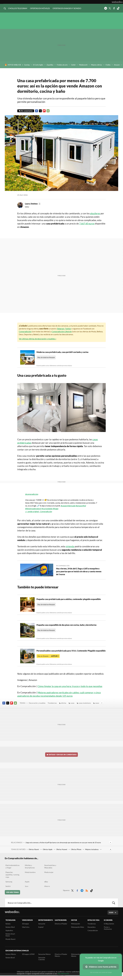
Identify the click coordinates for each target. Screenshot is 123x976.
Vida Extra (25, 927)
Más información (63, 974)
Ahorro (47, 886)
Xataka (8, 924)
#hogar (55, 508)
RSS (87, 890)
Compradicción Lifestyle (62, 331)
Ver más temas (12, 892)
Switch (8, 886)
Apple (27, 882)
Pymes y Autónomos (108, 928)
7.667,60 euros (86, 223)
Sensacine (41, 924)
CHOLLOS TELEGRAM (17, 8)
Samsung (9, 882)
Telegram (105, 8)
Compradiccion (93, 930)
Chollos (108, 65)
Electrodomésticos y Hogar (12, 866)
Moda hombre (30, 872)
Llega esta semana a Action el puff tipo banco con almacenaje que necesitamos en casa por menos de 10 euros (63, 842)
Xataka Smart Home (10, 935)
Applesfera (9, 930)
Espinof (40, 927)
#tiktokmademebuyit (33, 508)
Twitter (109, 8)
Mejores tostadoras (92, 849)
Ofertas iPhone (76, 849)
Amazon (117, 65)
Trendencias (52, 703)
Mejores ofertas (96, 65)
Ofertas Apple (48, 849)
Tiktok (118, 8)
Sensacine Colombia (41, 958)
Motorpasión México (75, 955)
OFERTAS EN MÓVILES (40, 8)
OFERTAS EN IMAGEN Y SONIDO (67, 8)
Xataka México (11, 954)
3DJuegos (25, 924)
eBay (46, 882)
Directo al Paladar (61, 924)
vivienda (70, 546)
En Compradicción (62, 565)
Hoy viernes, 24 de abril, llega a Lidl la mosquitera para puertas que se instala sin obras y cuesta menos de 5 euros (78, 571)
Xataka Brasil (10, 958)
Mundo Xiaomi (10, 939)
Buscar (113, 903)
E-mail (48, 110)
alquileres (95, 213)
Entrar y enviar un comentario (63, 755)
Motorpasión (75, 924)
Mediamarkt (83, 65)
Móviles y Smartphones (30, 866)
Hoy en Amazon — (48, 656)
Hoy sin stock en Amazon (46, 357)
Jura (26, 886)
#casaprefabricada (68, 506)
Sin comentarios (27, 111)
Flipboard (44, 110)
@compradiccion (31, 494)
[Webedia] (117, 1)
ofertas (63, 703)
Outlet (73, 65)
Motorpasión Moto (77, 927)
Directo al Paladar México (61, 955)
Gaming (27, 65)
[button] (32, 203)
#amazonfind (81, 506)
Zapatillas (50, 65)
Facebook (114, 8)
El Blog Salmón (109, 924)
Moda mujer (48, 872)
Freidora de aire (62, 65)
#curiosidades (47, 508)
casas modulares (85, 703)
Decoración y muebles (37, 703)
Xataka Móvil (10, 927)
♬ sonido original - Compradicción (38, 511)
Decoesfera (91, 927)
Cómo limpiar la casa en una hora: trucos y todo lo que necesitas (70, 686)
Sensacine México (44, 954)
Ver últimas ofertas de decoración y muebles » (37, 339)
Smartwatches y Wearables (50, 866)
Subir (111, 912)
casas (72, 703)
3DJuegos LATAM (28, 954)
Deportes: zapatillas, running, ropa (12, 874)
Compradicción (25, 331)
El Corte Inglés (38, 65)
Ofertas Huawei (62, 849)
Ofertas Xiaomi (34, 849)
